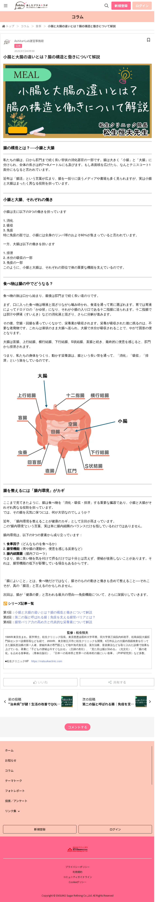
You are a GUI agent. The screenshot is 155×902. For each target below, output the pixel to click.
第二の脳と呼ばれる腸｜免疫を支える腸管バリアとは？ (55, 617)
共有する (119, 682)
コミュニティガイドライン (77, 877)
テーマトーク (13, 781)
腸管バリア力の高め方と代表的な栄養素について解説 (53, 622)
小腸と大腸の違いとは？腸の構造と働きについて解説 (53, 612)
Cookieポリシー (77, 882)
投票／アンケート (16, 801)
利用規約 (77, 872)
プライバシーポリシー (77, 866)
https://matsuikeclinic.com (46, 661)
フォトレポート (15, 791)
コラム (25, 26)
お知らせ (10, 760)
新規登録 (121, 5)
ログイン (142, 5)
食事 (38, 26)
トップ (10, 26)
